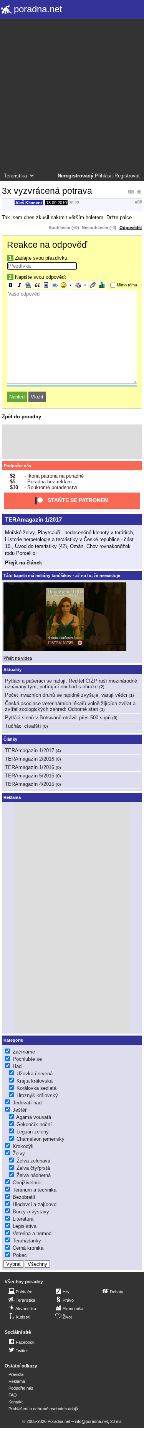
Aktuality (12, 669)
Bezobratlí (24, 1197)
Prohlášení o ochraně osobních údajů (43, 1408)
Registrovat (127, 176)
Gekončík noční (34, 1124)
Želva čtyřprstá (33, 1168)
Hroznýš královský (37, 1095)
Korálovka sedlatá (36, 1088)
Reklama (16, 1381)
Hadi (18, 1066)
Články (10, 739)
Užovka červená (35, 1073)
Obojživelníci (27, 1182)
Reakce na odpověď (47, 245)
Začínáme (24, 1052)
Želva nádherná (34, 1175)
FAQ (12, 1395)
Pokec (20, 1255)
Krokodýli (23, 1146)
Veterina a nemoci (33, 1233)
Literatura (23, 1219)
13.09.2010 (56, 202)
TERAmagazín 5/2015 (29, 776)
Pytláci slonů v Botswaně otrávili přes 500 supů (58, 717)
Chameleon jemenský (41, 1139)
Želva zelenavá (33, 1161)
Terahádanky (27, 1241)
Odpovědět (130, 227)
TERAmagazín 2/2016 (29, 759)
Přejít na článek (23, 563)
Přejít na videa (17, 658)
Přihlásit (104, 176)
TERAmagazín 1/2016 (29, 767)
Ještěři (20, 1110)
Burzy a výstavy (31, 1212)
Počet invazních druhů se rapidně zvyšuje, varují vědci (66, 695)
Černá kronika (28, 1248)
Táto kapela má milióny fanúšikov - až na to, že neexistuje (61, 575)
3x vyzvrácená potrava (47, 191)
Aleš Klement (28, 202)
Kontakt (15, 1402)
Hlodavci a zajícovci (35, 1204)
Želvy (19, 1153)
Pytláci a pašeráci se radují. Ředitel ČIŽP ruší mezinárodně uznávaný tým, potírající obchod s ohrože (71, 683)
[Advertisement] (72, 97)
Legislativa (24, 1226)
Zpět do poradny (21, 416)
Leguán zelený (33, 1132)
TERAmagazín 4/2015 (29, 784)
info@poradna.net (91, 1421)
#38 (138, 202)
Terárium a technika (34, 1190)
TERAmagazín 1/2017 (33, 519)
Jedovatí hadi (28, 1103)
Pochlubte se (27, 1059)
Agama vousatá (33, 1117)
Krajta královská (35, 1081)
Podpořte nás (17, 465)
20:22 (74, 202)
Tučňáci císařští (23, 726)
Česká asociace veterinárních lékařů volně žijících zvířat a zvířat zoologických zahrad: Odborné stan (70, 706)
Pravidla (15, 1374)
